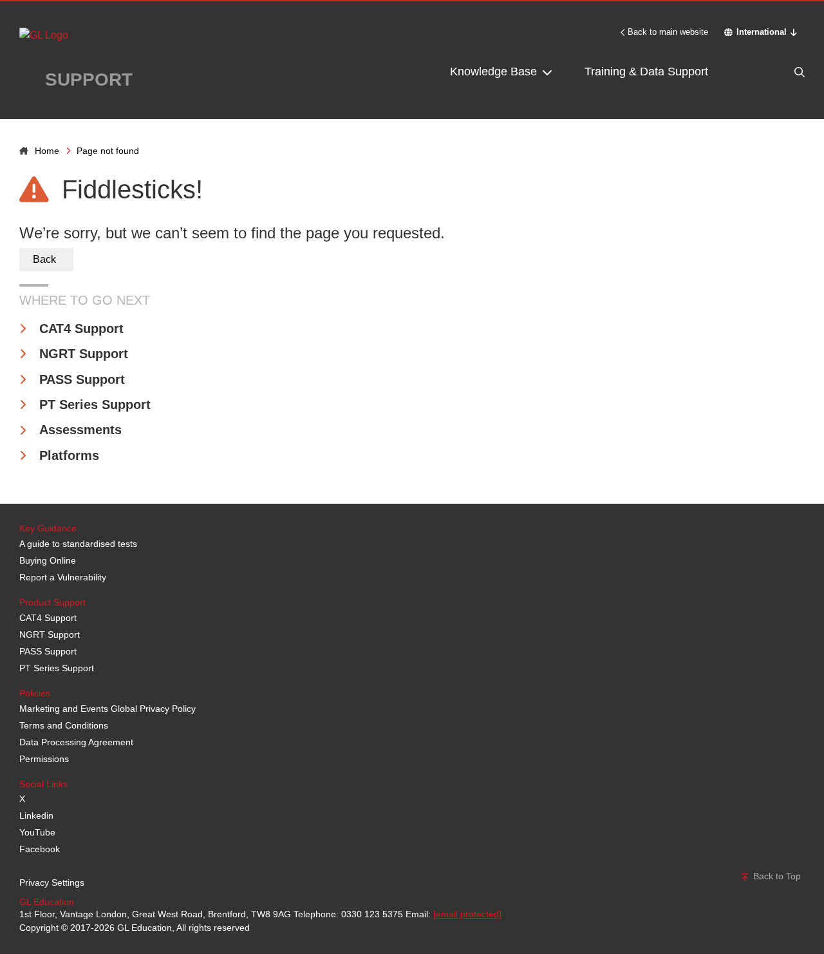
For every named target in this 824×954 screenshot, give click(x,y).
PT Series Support (95, 404)
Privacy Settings (51, 882)
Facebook (39, 849)
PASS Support (82, 379)
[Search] (772, 72)
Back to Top (776, 876)
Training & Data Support (646, 71)
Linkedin (36, 815)
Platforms (69, 455)
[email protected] (467, 914)
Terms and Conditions (63, 725)
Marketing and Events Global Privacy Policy (107, 708)
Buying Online (47, 560)
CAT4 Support (81, 328)
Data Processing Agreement (76, 742)
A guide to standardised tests (78, 544)
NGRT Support (83, 354)
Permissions (44, 759)
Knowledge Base (495, 71)
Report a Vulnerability (62, 577)
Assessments (80, 430)
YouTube (37, 832)
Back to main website (668, 32)
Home (47, 151)
